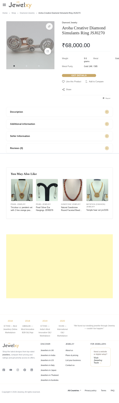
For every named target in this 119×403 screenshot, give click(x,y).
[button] (49, 26)
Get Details (79, 75)
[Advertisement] (59, 266)
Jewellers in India (48, 355)
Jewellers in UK (47, 350)
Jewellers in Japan (48, 370)
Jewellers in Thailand (50, 375)
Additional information (22, 124)
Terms (103, 390)
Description (16, 111)
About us (69, 350)
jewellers (6, 355)
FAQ (112, 390)
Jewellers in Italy (48, 365)
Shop (13, 13)
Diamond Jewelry (27, 13)
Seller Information (20, 136)
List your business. (73, 360)
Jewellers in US (47, 360)
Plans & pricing (72, 355)
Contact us (70, 365)
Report (107, 98)
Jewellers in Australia (49, 380)
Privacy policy (90, 390)
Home (5, 13)
